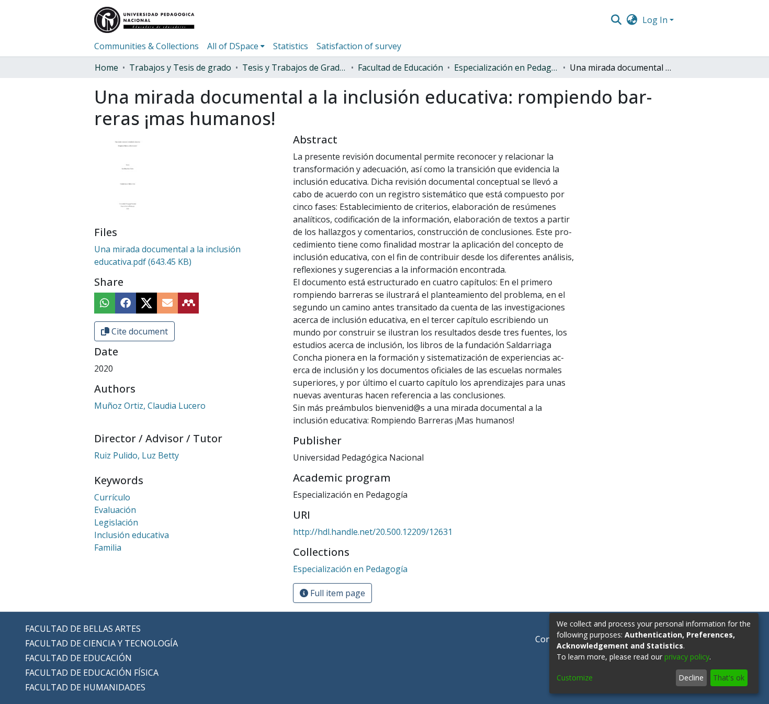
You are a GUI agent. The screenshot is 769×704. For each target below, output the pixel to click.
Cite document (138, 331)
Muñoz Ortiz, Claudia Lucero (150, 405)
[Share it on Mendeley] (188, 303)
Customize (575, 678)
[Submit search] (616, 20)
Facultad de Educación (400, 67)
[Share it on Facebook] (125, 303)
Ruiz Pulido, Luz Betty (136, 455)
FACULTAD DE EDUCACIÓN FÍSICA (92, 672)
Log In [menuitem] (655, 20)
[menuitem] (632, 20)
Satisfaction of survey (358, 46)
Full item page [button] (336, 593)
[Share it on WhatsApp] (104, 303)
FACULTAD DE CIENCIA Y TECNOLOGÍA (101, 643)
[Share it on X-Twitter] (146, 303)
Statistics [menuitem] (290, 46)
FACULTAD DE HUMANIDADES (85, 687)
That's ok (728, 678)
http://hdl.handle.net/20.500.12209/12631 (373, 532)
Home (106, 67)
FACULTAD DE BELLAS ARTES (83, 628)
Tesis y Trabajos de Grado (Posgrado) (294, 67)
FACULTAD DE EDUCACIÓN (78, 658)
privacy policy (686, 657)
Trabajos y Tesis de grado (180, 67)
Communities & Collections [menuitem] (146, 46)
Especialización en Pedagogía (506, 67)
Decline (691, 678)
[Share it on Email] (167, 303)
